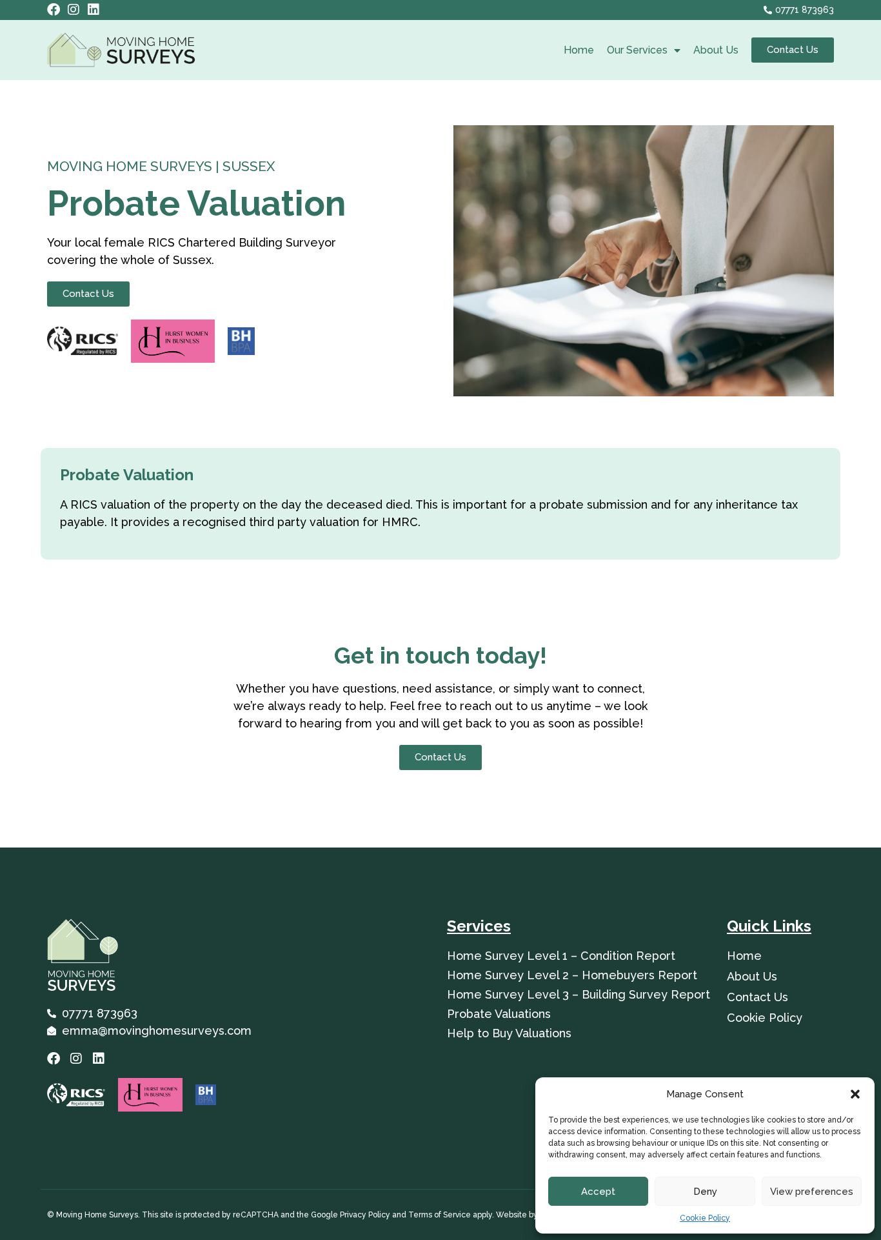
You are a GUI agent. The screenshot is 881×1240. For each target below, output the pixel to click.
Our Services (637, 50)
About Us (715, 50)
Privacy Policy (364, 1214)
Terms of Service (438, 1214)
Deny (705, 1191)
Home (579, 50)
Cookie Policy (705, 1218)
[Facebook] (53, 9)
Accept (598, 1191)
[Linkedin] (93, 9)
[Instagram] (73, 9)
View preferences (811, 1191)
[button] (855, 1094)
